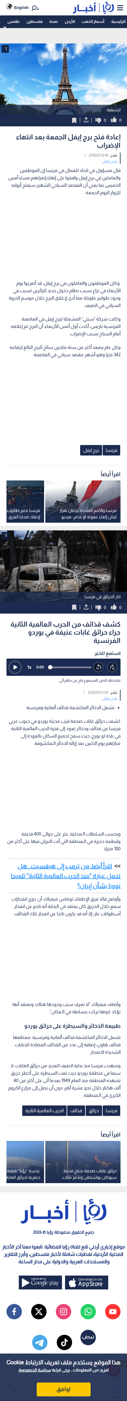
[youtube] (113, 1311)
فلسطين (35, 21)
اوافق (63, 1389)
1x (29, 667)
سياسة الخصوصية (34, 1369)
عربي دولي (109, 161)
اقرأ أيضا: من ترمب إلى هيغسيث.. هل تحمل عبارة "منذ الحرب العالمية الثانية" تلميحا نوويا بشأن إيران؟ (66, 876)
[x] (39, 1311)
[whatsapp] (88, 1311)
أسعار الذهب (93, 21)
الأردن (70, 21)
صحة (53, 21)
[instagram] (63, 1311)
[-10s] (98, 667)
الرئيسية (118, 21)
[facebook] (14, 1311)
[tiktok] (64, 1342)
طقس (13, 21)
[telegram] (39, 1342)
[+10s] (112, 667)
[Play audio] (15, 667)
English (21, 7)
